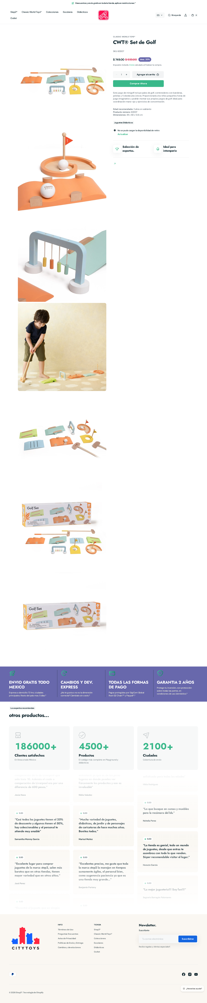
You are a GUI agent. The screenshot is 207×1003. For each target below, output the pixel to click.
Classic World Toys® (124, 37)
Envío (131, 65)
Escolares (98, 943)
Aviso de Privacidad (67, 938)
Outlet (97, 951)
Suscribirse (188, 938)
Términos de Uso (65, 929)
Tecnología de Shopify (33, 992)
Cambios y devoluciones (69, 947)
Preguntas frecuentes (68, 934)
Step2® (97, 929)
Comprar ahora (138, 83)
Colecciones (100, 938)
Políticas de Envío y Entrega (70, 943)
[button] (174, 15)
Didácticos (99, 947)
